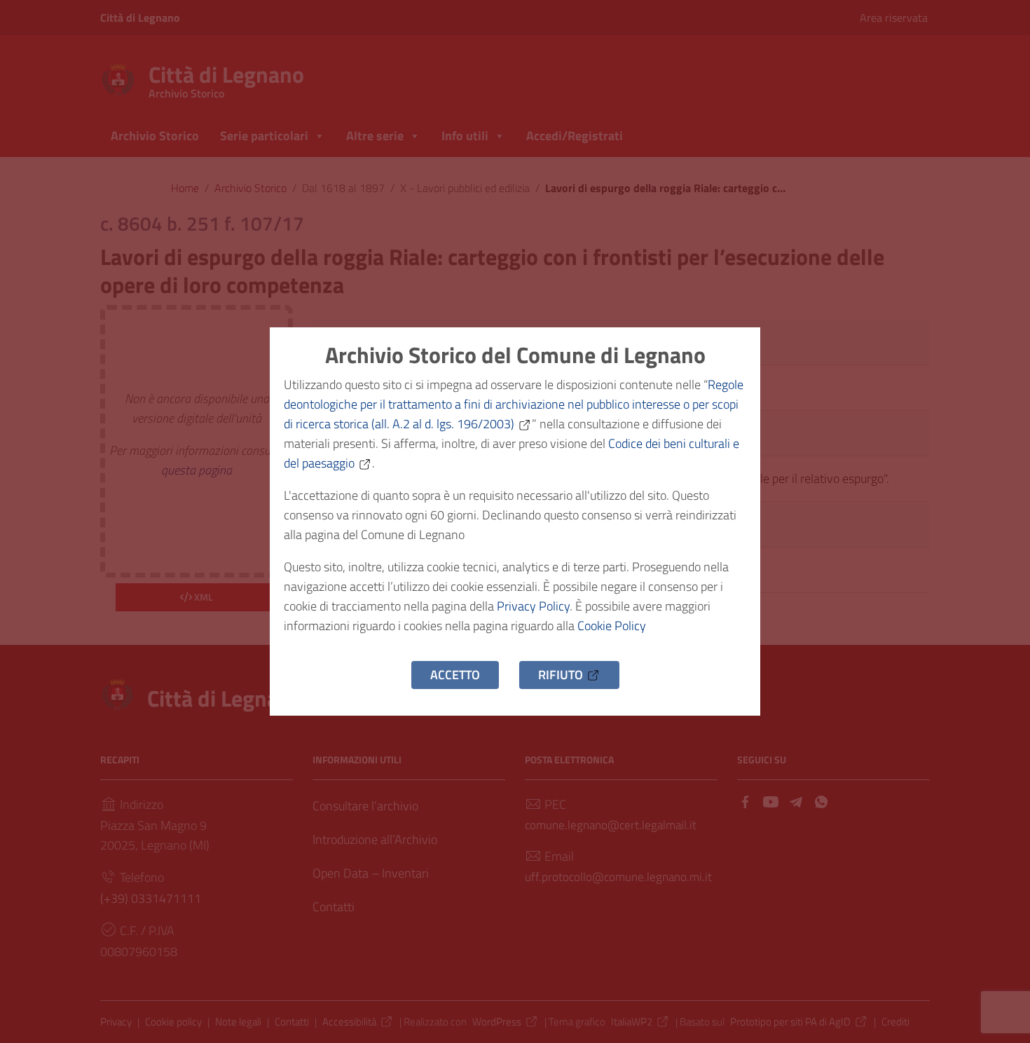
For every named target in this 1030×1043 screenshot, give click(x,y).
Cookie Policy (611, 625)
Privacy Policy (533, 606)
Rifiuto (560, 674)
